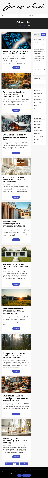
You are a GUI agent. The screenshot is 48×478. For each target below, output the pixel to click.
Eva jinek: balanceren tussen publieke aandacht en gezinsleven (39, 51)
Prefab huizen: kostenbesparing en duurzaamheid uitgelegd (14, 224)
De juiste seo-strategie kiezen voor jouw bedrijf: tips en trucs (39, 71)
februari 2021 (38, 133)
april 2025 (37, 115)
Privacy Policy (26, 475)
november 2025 (38, 93)
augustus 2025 (38, 102)
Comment (19, 56)
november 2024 (38, 124)
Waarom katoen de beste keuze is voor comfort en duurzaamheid (14, 179)
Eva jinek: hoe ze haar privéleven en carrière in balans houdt (39, 44)
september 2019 (39, 136)
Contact (30, 15)
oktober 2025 (38, 96)
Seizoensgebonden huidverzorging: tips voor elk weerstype (16, 440)
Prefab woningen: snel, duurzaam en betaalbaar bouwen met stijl (13, 311)
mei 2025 (37, 112)
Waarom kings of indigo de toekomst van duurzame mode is (39, 65)
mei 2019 (37, 139)
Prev (7, 463)
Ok (19, 475)
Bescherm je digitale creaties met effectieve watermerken (15, 52)
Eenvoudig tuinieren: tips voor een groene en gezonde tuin (39, 58)
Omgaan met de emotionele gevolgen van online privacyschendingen (15, 355)
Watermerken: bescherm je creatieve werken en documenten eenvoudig (15, 94)
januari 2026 (38, 90)
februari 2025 (38, 118)
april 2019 (37, 142)
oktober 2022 (38, 127)
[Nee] (46, 474)
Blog (24, 15)
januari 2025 (38, 121)
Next (25, 463)
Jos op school (24, 6)
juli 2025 (37, 105)
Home (19, 15)
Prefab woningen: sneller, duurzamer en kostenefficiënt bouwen (16, 266)
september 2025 (39, 99)
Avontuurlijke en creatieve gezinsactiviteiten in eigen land (15, 137)
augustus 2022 (38, 130)
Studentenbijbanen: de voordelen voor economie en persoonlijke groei (15, 398)
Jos (10, 56)
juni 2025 (37, 108)
